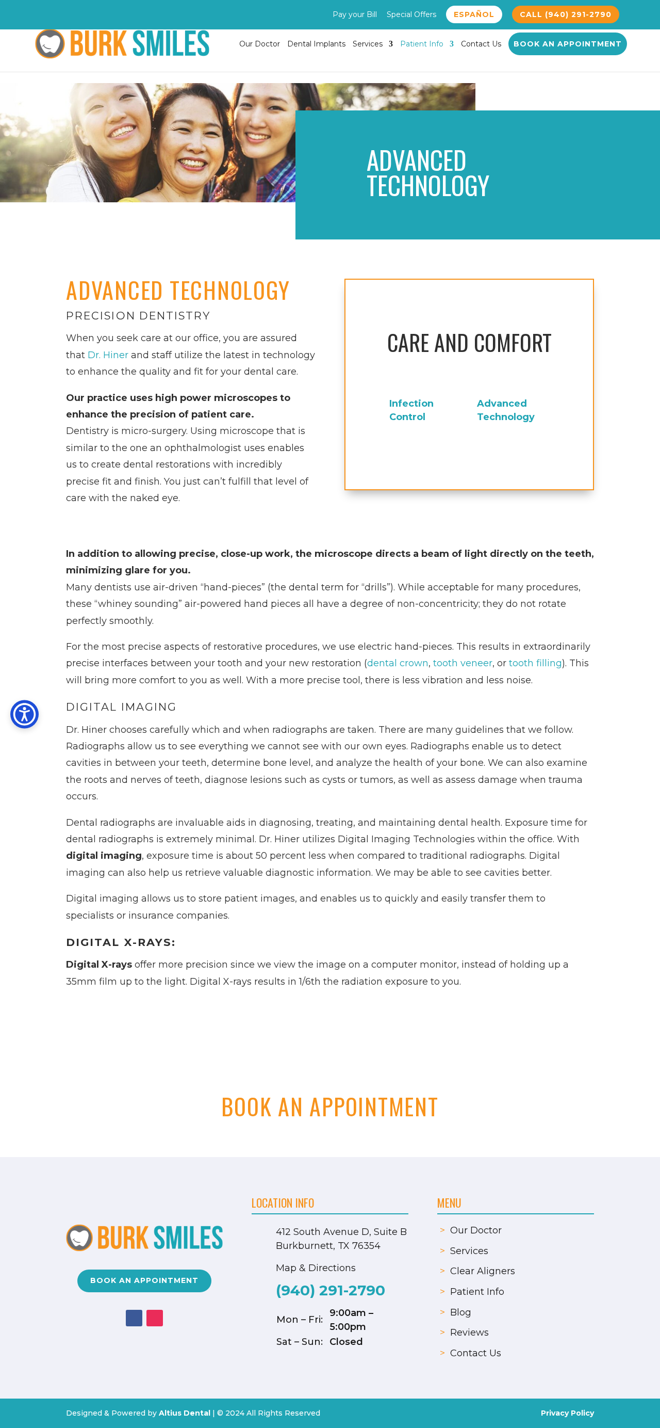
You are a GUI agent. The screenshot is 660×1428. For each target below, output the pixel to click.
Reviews (469, 1332)
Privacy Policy (567, 1413)
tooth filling (535, 663)
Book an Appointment (568, 44)
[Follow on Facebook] (134, 1318)
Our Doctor (259, 44)
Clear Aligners (482, 1271)
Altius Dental (184, 1413)
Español (474, 14)
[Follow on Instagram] (154, 1318)
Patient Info (421, 44)
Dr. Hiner (108, 355)
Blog (460, 1312)
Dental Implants (316, 44)
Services (368, 44)
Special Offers (411, 15)
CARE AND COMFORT (469, 342)
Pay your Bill (355, 15)
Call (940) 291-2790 (566, 14)
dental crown (397, 663)
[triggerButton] (24, 714)
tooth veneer (462, 663)
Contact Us (481, 44)
